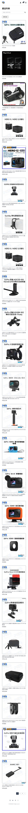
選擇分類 (5, 16)
